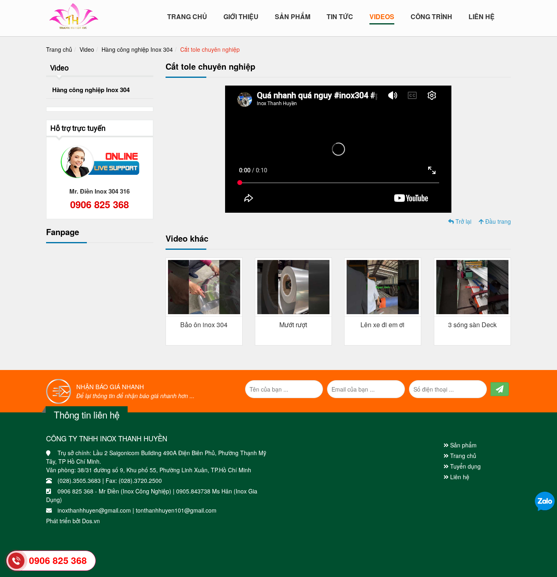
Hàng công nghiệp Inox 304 (137, 49)
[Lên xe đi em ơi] (383, 286)
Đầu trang (497, 221)
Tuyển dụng (465, 466)
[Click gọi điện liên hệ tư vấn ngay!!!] (16, 560)
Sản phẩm (463, 445)
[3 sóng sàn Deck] (472, 286)
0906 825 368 (99, 204)
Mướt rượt (293, 324)
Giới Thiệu (241, 16)
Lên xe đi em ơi (382, 324)
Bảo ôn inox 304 (204, 324)
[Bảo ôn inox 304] (204, 286)
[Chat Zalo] (545, 501)
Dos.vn (91, 521)
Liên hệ (482, 16)
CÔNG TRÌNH (431, 16)
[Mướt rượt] (293, 286)
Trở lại (462, 221)
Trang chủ (187, 16)
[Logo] (73, 14)
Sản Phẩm (292, 16)
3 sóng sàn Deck (472, 324)
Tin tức (340, 16)
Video (87, 49)
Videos (381, 16)
